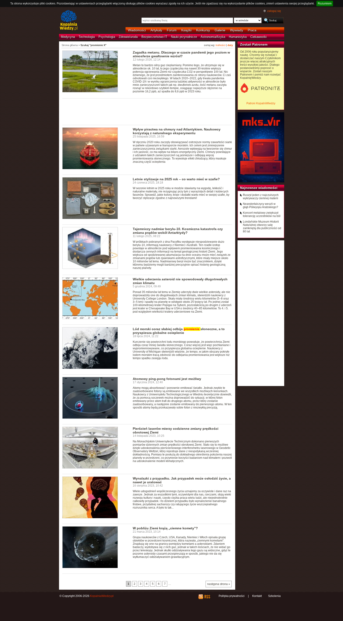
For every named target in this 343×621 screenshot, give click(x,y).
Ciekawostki (258, 37)
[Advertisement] (147, 111)
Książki (186, 30)
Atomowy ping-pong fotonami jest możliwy (167, 379)
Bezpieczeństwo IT (154, 37)
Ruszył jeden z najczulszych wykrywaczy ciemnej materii (261, 196)
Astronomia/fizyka (213, 37)
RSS (207, 596)
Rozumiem (325, 3)
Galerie (220, 30)
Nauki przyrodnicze (184, 37)
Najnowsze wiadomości (258, 188)
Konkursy (203, 30)
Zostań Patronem (253, 44)
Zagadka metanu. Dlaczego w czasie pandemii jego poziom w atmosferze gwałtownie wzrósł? (181, 54)
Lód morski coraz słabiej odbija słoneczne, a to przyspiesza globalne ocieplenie (179, 331)
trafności (220, 45)
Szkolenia (274, 596)
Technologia (87, 37)
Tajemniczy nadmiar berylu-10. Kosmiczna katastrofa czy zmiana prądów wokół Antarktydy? (178, 231)
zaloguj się (274, 11)
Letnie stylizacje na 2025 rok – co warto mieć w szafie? (176, 179)
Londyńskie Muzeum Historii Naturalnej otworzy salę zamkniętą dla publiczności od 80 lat (262, 226)
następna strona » (218, 584)
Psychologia (106, 37)
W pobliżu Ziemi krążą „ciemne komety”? (165, 528)
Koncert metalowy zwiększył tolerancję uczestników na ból (261, 214)
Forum (172, 30)
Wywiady (236, 30)
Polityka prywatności (232, 596)
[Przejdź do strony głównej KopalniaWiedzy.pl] (68, 20)
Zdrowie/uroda (128, 37)
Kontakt (257, 596)
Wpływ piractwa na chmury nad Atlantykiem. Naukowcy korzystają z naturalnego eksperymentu (176, 131)
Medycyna (68, 37)
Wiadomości (137, 30)
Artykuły (156, 30)
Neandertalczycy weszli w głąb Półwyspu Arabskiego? (260, 205)
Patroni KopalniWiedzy (260, 103)
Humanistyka (238, 37)
